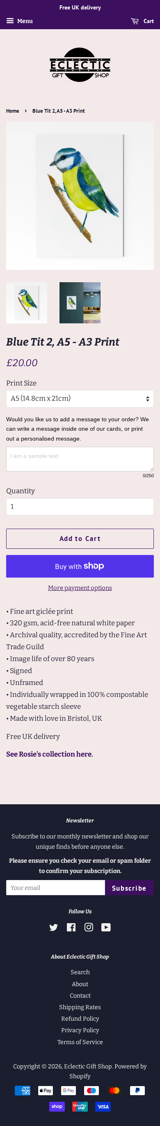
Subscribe (129, 888)
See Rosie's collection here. (49, 754)
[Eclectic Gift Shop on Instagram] (88, 929)
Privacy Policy (80, 1030)
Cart (148, 21)
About (80, 984)
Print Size (21, 383)
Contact (80, 995)
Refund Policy (80, 1018)
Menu (24, 21)
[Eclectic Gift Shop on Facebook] (71, 929)
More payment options (80, 588)
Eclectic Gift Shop (88, 1066)
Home (12, 110)
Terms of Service (80, 1042)
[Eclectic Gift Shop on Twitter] (53, 929)
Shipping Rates (80, 1007)
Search (80, 972)
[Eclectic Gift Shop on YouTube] (106, 929)
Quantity (20, 491)
